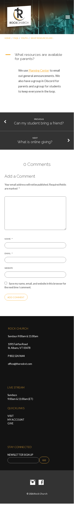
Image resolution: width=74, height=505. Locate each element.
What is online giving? (35, 142)
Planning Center (39, 70)
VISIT (10, 415)
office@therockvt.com (20, 363)
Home (8, 38)
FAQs (15, 38)
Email (9, 253)
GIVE (10, 423)
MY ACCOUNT (15, 419)
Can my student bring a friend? (39, 123)
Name (9, 239)
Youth (24, 38)
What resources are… (42, 38)
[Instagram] (32, 482)
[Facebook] (41, 482)
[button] (37, 56)
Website (9, 268)
